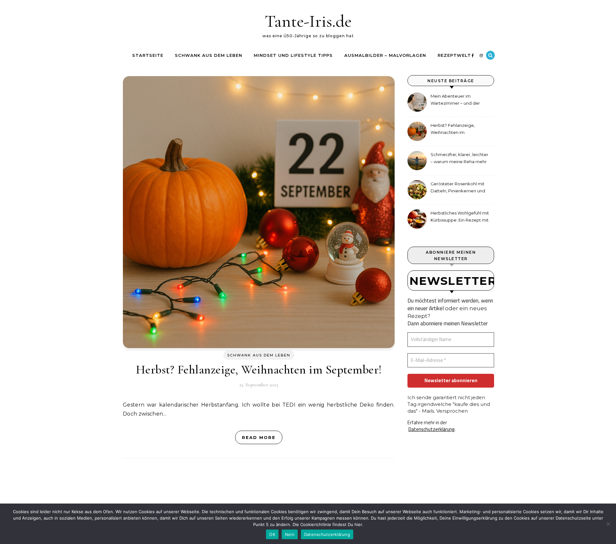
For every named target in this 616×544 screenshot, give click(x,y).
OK (272, 534)
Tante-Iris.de (308, 21)
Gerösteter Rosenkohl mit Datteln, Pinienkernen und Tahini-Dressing (458, 188)
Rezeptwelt (454, 55)
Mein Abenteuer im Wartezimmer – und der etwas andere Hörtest (455, 100)
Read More (259, 437)
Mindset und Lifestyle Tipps (293, 55)
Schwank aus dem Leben (208, 55)
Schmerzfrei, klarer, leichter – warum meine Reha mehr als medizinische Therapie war (459, 159)
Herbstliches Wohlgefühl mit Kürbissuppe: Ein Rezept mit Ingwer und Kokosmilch (460, 217)
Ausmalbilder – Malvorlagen (385, 55)
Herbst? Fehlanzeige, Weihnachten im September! (259, 369)
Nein (290, 534)
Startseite (147, 55)
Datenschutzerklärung (431, 429)
